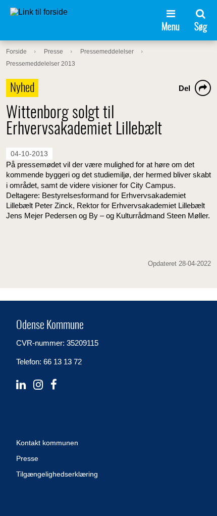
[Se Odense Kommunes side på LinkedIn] (21, 385)
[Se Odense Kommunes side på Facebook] (53, 385)
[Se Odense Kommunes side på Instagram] (38, 385)
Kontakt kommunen (47, 443)
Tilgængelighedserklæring (57, 474)
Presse (27, 458)
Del (184, 88)
